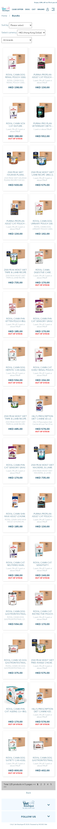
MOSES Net (43, 824)
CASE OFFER (17, 9)
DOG (27, 9)
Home (4, 15)
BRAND (41, 9)
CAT (34, 9)
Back (28, 792)
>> (5, 787)
